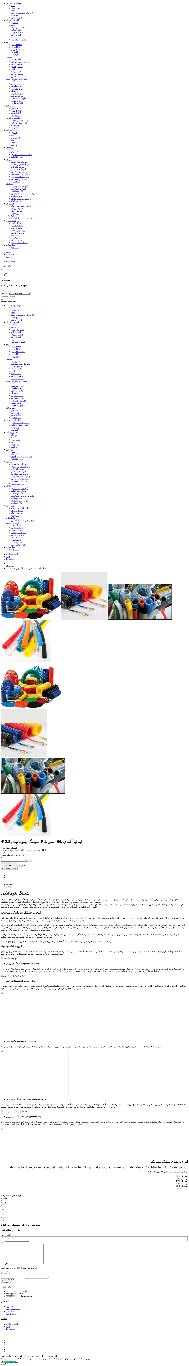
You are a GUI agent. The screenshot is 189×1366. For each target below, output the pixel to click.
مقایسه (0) (10, 254)
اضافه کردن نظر (8, 1280)
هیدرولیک (10, 203)
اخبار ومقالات (12, 554)
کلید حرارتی (16, 35)
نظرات (9, 887)
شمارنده (14, 128)
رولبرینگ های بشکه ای (20, 172)
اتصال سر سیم (17, 84)
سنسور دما (16, 71)
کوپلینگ (14, 152)
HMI (13, 10)
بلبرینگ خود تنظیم (18, 169)
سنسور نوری (16, 64)
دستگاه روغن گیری (19, 243)
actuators (50, 902)
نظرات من (10, 1311)
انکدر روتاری (16, 59)
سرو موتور (15, 8)
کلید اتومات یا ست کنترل (21, 155)
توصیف (9, 884)
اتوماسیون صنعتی (13, 3)
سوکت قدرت (17, 93)
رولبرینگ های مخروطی (21, 174)
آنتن (13, 140)
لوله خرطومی (17, 86)
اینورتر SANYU (18, 49)
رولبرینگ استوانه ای (19, 179)
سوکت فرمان (17, 96)
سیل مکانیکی (17, 157)
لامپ (13, 135)
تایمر (13, 69)
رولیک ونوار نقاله (18, 230)
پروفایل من (11, 1314)
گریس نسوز (16, 238)
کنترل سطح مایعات (19, 123)
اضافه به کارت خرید (9, 863)
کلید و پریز (15, 137)
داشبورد (9, 1306)
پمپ (13, 150)
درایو (8, 42)
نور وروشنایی (11, 130)
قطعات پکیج (11, 245)
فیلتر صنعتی (16, 240)
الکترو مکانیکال (12, 20)
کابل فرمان (16, 111)
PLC (13, 6)
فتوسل (14, 133)
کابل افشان (16, 113)
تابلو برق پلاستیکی (18, 98)
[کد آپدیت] (12, 1274)
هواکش (14, 145)
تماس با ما (10, 559)
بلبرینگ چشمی (17, 181)
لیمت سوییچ (16, 101)
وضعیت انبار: (18, 855)
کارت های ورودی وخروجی (22, 13)
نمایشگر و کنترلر (13, 118)
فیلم (8, 557)
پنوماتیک (9, 184)
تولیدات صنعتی (12, 221)
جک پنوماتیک (16, 201)
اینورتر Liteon (16, 52)
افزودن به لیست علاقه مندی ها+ (13, 866)
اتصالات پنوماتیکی (18, 189)
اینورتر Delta (16, 44)
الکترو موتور (11, 147)
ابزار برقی (15, 54)
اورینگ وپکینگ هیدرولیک (21, 206)
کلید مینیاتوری (17, 32)
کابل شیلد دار (16, 108)
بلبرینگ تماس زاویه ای (20, 164)
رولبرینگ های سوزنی (20, 177)
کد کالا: (23, 850)
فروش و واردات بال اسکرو (22, 218)
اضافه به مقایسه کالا (9, 868)
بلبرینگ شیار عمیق (19, 162)
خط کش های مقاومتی (20, 62)
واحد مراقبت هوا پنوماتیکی (22, 194)
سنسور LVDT (17, 76)
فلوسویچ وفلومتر (18, 40)
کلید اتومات (16, 30)
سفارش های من (13, 1309)
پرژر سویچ (15, 213)
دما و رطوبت (16, 125)
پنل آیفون (15, 142)
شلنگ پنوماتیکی (18, 191)
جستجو (4, 293)
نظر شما (5, 1263)
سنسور (9, 57)
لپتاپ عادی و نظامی (20, 120)
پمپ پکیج (15, 247)
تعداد (3, 858)
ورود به (9, 257)
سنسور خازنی (17, 74)
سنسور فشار (16, 67)
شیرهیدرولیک (17, 208)
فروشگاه (10, 566)
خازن (13, 25)
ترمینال (14, 91)
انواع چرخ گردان (18, 233)
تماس (8, 252)
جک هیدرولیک (17, 211)
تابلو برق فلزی (17, 103)
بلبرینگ (9, 159)
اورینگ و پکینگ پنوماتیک (21, 199)
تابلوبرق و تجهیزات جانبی (16, 79)
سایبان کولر (16, 223)
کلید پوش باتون (17, 27)
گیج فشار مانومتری (19, 186)
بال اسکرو (10, 216)
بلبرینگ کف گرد (18, 167)
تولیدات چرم (16, 228)
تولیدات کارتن (17, 225)
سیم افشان (16, 115)
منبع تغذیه (15, 15)
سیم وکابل (10, 106)
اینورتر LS (15, 47)
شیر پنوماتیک (16, 196)
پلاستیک (14, 235)
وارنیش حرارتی (17, 89)
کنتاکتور (14, 22)
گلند (13, 81)
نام (2, 1243)
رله (12, 37)
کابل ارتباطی (16, 18)
